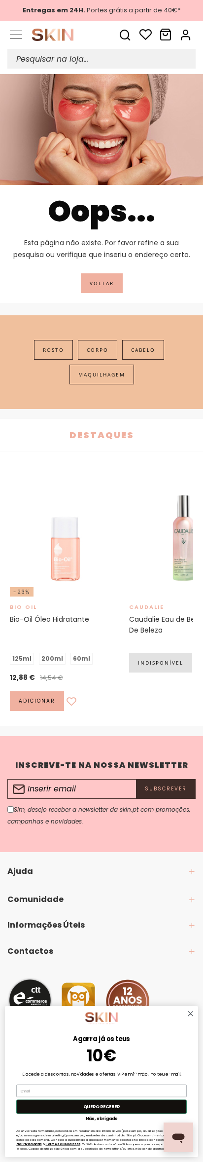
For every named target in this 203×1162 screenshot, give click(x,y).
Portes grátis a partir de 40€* (101, 10)
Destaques (101, 435)
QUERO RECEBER (101, 1106)
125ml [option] (22, 658)
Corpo (97, 349)
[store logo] (59, 35)
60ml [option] (81, 658)
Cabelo (143, 349)
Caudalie (146, 607)
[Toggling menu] (16, 35)
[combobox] (101, 59)
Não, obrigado (101, 1119)
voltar (102, 283)
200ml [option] (52, 658)
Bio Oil (23, 607)
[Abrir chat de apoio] (178, 1137)
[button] (186, 34)
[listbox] (64, 659)
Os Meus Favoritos (145, 34)
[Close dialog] (190, 1013)
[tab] (101, 871)
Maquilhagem (101, 374)
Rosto (53, 349)
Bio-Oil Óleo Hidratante (49, 619)
